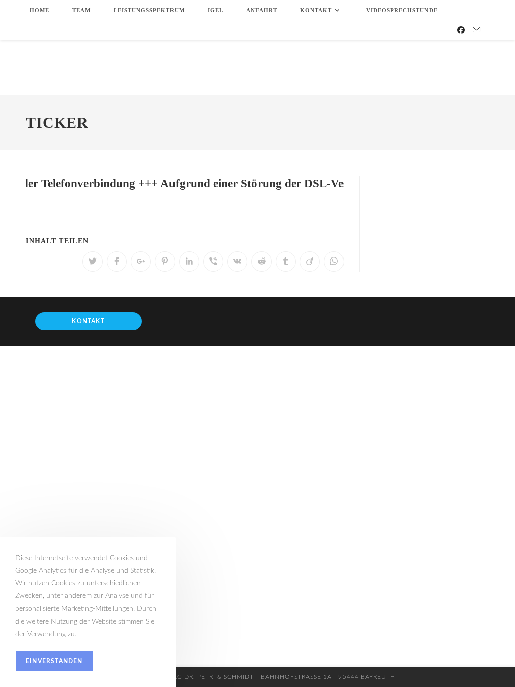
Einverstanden (54, 661)
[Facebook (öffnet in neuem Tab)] (461, 30)
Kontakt (88, 321)
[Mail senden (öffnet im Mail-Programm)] (476, 30)
